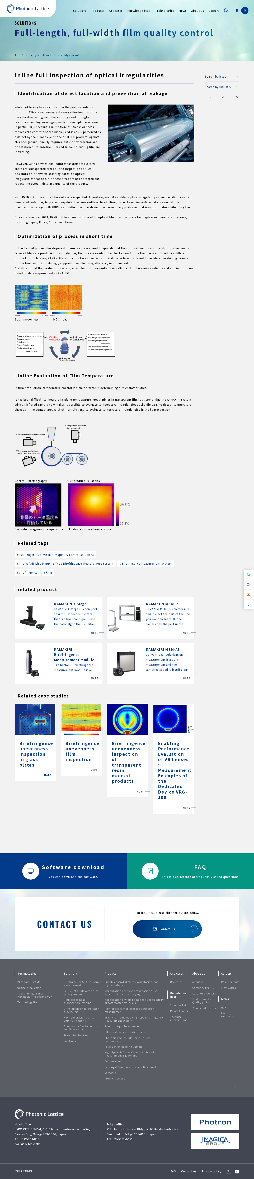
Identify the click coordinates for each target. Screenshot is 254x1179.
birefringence (27, 572)
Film (48, 572)
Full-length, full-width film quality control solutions (55, 555)
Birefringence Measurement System (146, 563)
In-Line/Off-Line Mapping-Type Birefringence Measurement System (65, 563)
